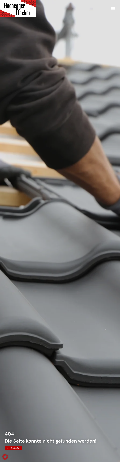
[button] (5, 457)
